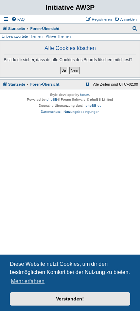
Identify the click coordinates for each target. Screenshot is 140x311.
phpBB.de (94, 105)
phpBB (52, 99)
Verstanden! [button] (70, 298)
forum (84, 95)
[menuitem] (18, 19)
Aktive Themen (58, 36)
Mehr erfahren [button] (28, 281)
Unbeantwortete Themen (22, 36)
